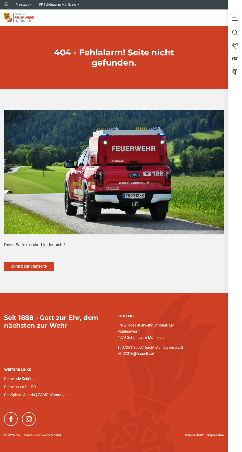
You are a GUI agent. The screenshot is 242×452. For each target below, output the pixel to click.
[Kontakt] (235, 45)
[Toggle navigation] (235, 17)
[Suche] (235, 32)
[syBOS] (235, 58)
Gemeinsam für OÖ (20, 387)
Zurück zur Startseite (29, 266)
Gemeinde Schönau (20, 378)
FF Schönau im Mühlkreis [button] (58, 4)
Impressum (215, 435)
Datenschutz (194, 435)
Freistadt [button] (22, 4)
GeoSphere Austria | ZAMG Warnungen (36, 395)
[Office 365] (235, 71)
